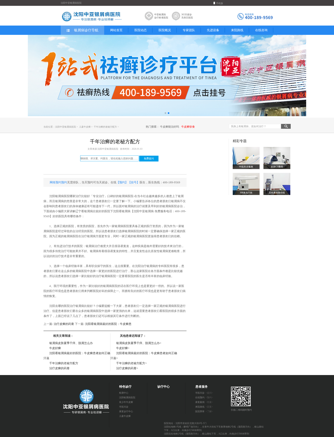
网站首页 (116, 30)
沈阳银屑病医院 (127, 397)
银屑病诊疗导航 (86, 30)
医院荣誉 (204, 411)
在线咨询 (261, 30)
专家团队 (189, 30)
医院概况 (164, 30)
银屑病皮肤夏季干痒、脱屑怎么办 (71, 343)
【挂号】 (134, 182)
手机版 (219, 3)
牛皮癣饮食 (188, 126)
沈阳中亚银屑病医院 (65, 126)
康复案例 (204, 402)
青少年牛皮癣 (126, 402)
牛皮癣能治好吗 (169, 126)
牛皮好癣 (55, 348)
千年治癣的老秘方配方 (106, 126)
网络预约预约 (58, 182)
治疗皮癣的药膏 (64, 323)
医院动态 (140, 30)
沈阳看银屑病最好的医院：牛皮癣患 (107, 323)
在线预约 (204, 397)
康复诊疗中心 (126, 411)
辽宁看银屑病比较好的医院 (92, 211)
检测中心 (123, 392)
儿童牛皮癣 (85, 126)
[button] (165, 113)
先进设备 (213, 30)
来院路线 (237, 30)
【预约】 (122, 182)
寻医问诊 (123, 406)
